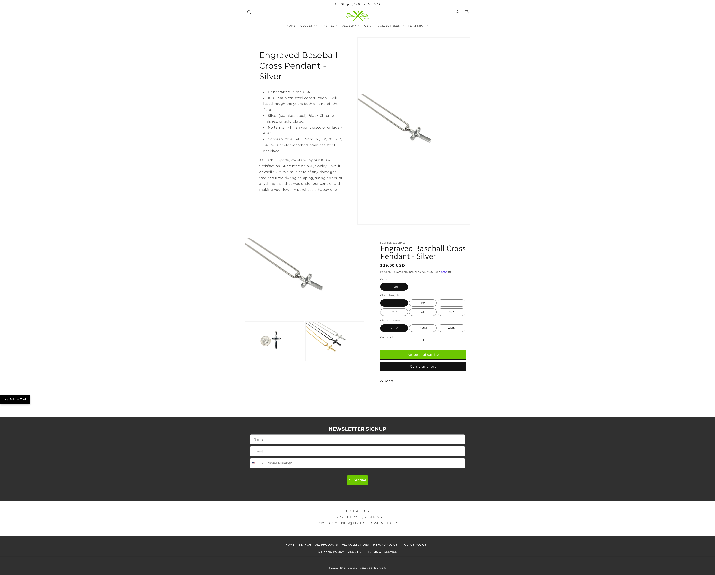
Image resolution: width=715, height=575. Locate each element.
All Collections (355, 544)
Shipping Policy (331, 551)
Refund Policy (385, 544)
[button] (249, 12)
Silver (394, 287)
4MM (451, 328)
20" (451, 303)
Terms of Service (382, 551)
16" (394, 303)
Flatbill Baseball (348, 567)
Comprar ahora (423, 366)
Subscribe (357, 480)
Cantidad (386, 337)
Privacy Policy (414, 544)
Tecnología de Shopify (372, 567)
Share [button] (389, 381)
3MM (423, 328)
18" (422, 303)
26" (452, 312)
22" (394, 312)
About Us (355, 551)
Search (305, 544)
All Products (326, 544)
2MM (394, 328)
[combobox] (257, 463)
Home (290, 544)
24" (423, 312)
